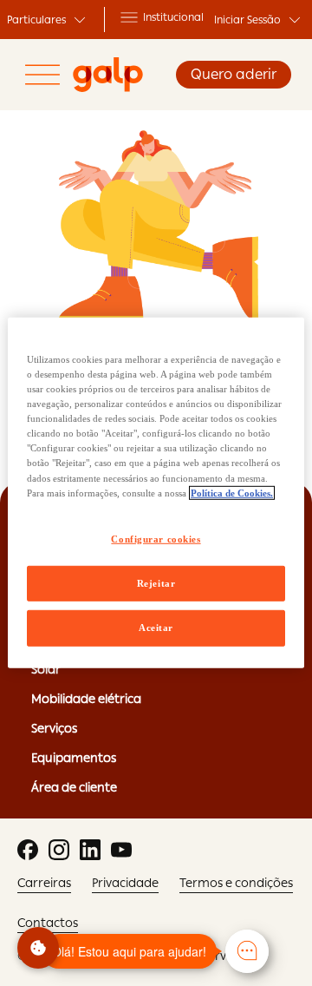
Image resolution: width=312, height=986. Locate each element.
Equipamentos (73, 758)
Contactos (47, 922)
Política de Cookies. (232, 492)
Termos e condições (236, 883)
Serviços (54, 728)
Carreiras (44, 883)
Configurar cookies (155, 538)
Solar (46, 669)
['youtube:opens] (121, 849)
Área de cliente (74, 787)
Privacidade (125, 883)
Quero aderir (233, 74)
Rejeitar (156, 582)
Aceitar (156, 627)
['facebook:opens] (27, 849)
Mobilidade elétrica (86, 699)
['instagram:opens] (59, 849)
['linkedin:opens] (90, 849)
